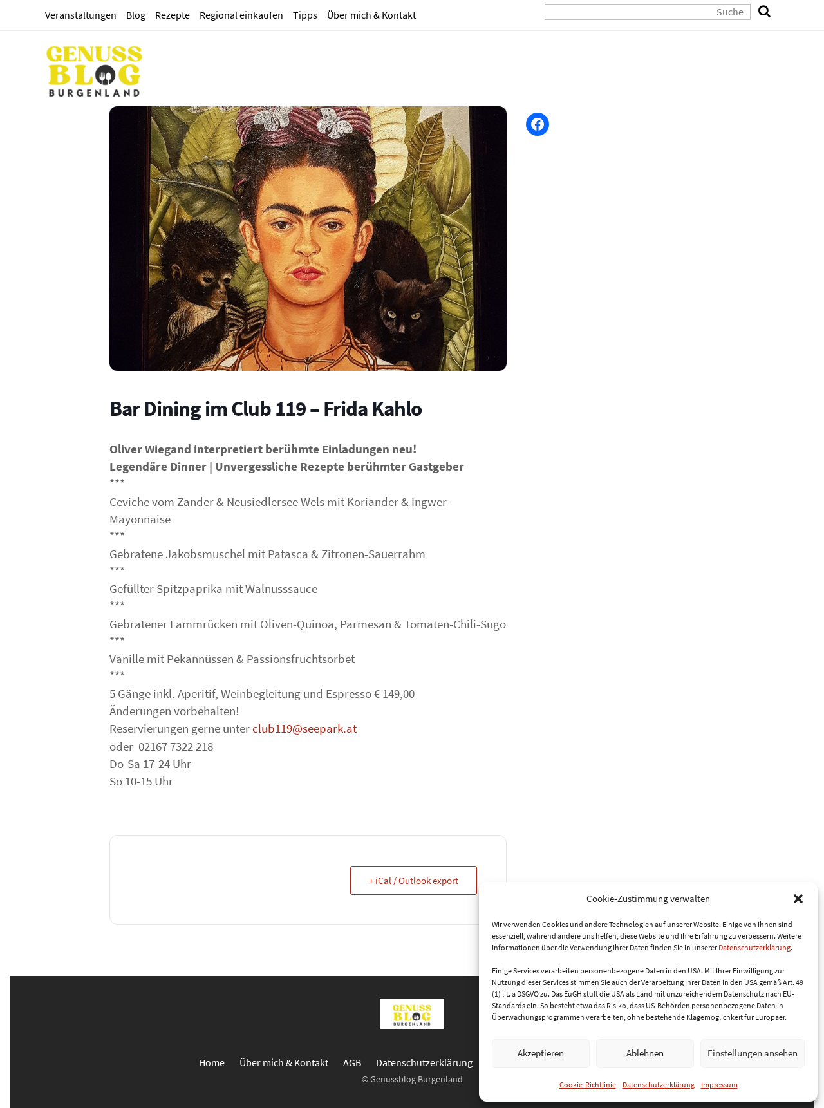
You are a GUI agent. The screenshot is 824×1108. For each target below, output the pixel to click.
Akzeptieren (541, 1053)
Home (212, 1062)
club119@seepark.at (304, 728)
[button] (798, 898)
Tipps (305, 14)
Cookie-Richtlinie (587, 1084)
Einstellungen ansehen (752, 1053)
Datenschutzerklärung (754, 947)
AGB (352, 1062)
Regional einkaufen (241, 14)
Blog (135, 14)
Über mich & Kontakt (371, 14)
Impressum (719, 1084)
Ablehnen (645, 1053)
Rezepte (172, 14)
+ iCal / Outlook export (413, 880)
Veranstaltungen (81, 14)
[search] (765, 12)
